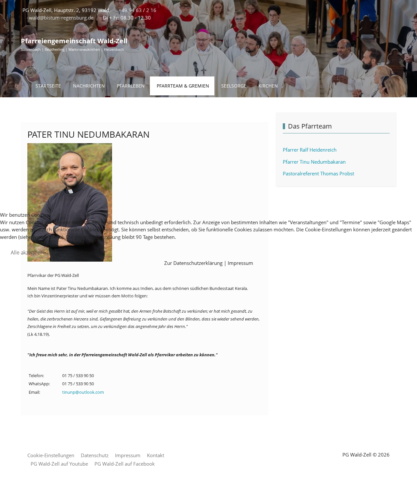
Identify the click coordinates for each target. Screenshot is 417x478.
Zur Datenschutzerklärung (193, 263)
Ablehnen (82, 252)
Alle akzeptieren (29, 252)
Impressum (240, 263)
